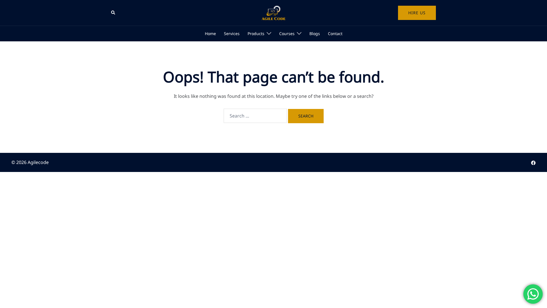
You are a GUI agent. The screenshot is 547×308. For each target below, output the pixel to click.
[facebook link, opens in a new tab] (533, 162)
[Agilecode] (273, 12)
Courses (287, 33)
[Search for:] (255, 116)
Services (232, 33)
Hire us (417, 12)
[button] (113, 13)
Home (210, 33)
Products (256, 33)
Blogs (314, 33)
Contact (335, 33)
